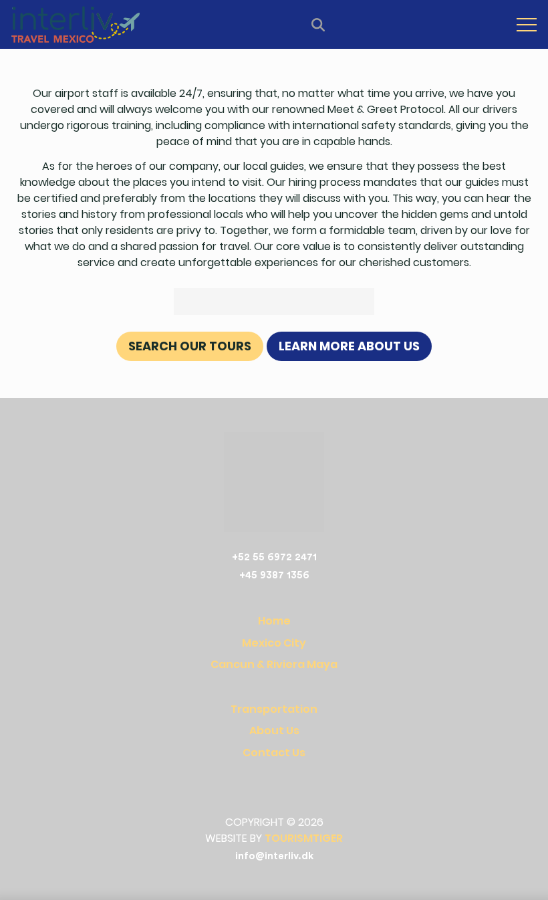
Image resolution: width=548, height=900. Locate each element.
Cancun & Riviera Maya (274, 664)
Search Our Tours (189, 346)
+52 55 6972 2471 (274, 557)
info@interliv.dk (274, 856)
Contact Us (274, 752)
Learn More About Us (349, 346)
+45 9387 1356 (274, 575)
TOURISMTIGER (304, 838)
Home (274, 621)
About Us (274, 730)
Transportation (274, 709)
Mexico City (274, 643)
